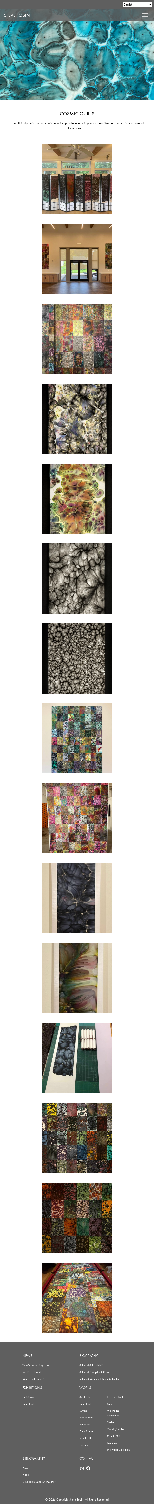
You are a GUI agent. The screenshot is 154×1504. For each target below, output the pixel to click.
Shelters (111, 1422)
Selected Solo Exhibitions (92, 1365)
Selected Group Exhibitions (94, 1372)
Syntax (83, 1410)
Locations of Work (32, 1372)
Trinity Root (28, 1404)
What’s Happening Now (35, 1365)
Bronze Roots (86, 1417)
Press (25, 1468)
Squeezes (84, 1424)
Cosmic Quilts (114, 1436)
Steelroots (84, 1397)
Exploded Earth (115, 1397)
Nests (110, 1404)
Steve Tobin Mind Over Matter (38, 1481)
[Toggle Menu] (145, 15)
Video (25, 1474)
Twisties (83, 1445)
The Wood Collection (118, 1449)
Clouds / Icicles (115, 1429)
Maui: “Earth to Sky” (33, 1379)
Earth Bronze (86, 1431)
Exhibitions (28, 1397)
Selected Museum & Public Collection (99, 1379)
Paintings (112, 1443)
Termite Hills (85, 1438)
